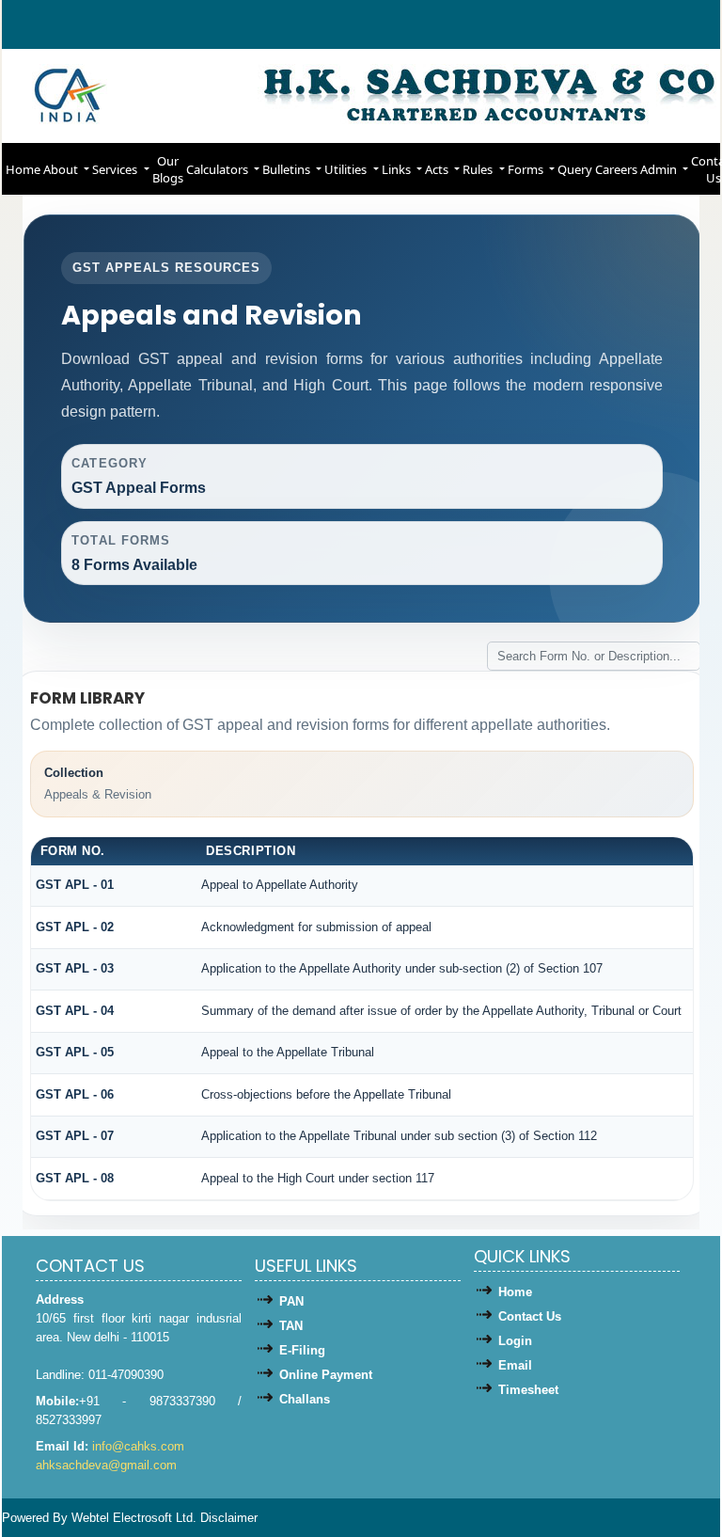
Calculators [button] (218, 169)
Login (515, 1341)
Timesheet (528, 1390)
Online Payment (325, 1375)
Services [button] (116, 169)
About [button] (62, 169)
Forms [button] (527, 169)
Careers (616, 169)
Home (23, 169)
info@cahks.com (138, 1446)
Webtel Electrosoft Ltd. (133, 1518)
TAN (291, 1326)
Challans (304, 1399)
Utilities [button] (346, 169)
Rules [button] (479, 169)
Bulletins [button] (287, 169)
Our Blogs (167, 169)
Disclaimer (229, 1518)
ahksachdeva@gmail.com (106, 1465)
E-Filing (302, 1350)
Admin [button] (660, 169)
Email (515, 1365)
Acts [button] (438, 169)
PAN (291, 1301)
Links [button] (398, 169)
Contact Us (529, 1316)
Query (574, 169)
